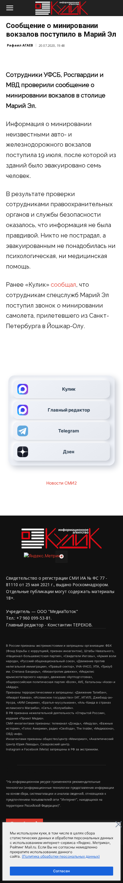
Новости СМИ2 (61, 482)
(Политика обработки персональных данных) (61, 856)
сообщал (63, 284)
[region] (61, 851)
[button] (9, 8)
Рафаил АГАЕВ (20, 45)
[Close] (119, 824)
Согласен (61, 871)
